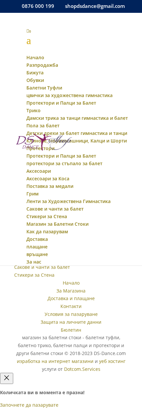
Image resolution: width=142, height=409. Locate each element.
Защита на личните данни (71, 322)
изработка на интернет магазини (55, 361)
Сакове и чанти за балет (42, 267)
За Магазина (71, 291)
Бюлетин (71, 330)
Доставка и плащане (71, 298)
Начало (71, 283)
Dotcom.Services (82, 369)
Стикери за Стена (34, 275)
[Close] (6, 378)
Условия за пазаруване (71, 314)
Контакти (71, 306)
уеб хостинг (112, 361)
